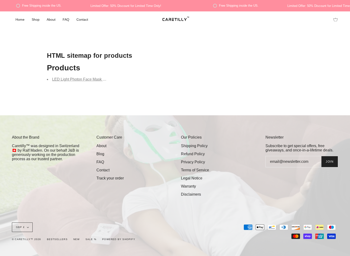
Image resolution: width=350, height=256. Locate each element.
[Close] (287, 75)
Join (274, 147)
